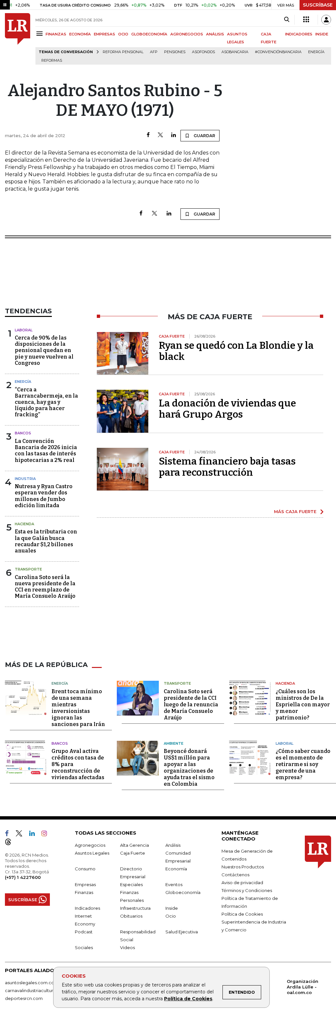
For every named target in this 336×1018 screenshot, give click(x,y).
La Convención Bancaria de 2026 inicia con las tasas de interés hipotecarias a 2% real (46, 450)
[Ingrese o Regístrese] (326, 20)
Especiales (131, 884)
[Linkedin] (173, 135)
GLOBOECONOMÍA (149, 34)
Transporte (28, 569)
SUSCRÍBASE (318, 5)
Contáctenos (235, 874)
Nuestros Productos (242, 866)
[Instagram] (46, 834)
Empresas (85, 884)
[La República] (17, 39)
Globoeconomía (182, 892)
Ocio (170, 916)
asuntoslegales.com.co (29, 982)
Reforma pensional (123, 52)
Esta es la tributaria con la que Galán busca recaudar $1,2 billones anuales (46, 541)
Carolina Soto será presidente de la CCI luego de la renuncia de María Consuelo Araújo (191, 704)
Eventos (173, 884)
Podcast (84, 931)
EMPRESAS (104, 34)
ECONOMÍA (80, 34)
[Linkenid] (34, 834)
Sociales (84, 947)
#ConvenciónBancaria (278, 52)
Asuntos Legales (92, 853)
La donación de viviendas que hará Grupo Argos (227, 408)
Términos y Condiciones (246, 890)
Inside (171, 908)
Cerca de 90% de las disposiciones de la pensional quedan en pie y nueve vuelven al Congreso (44, 350)
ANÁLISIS (215, 34)
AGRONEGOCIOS (186, 34)
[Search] (286, 19)
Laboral (23, 330)
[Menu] (40, 33)
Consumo (85, 868)
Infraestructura (135, 908)
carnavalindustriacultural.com (36, 990)
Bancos (23, 433)
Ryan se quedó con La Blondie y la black (236, 351)
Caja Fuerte (132, 853)
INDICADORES (298, 34)
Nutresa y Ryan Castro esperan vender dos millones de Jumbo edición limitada (44, 496)
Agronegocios (90, 845)
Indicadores (87, 908)
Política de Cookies (188, 999)
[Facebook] (148, 135)
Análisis (172, 845)
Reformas (51, 60)
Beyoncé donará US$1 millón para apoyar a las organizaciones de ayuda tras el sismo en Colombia (189, 767)
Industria (25, 478)
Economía (176, 868)
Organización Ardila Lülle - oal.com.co (302, 987)
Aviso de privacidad (242, 882)
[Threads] (11, 843)
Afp (154, 52)
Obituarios (131, 916)
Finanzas (84, 892)
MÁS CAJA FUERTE (295, 511)
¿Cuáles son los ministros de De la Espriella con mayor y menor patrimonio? (303, 704)
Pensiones (174, 52)
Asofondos (203, 52)
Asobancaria (234, 52)
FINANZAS (56, 34)
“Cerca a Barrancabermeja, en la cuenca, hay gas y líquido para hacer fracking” (46, 402)
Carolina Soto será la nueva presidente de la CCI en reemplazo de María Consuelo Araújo (45, 586)
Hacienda (24, 524)
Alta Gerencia (134, 845)
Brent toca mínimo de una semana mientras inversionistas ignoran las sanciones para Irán (78, 707)
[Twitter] (160, 135)
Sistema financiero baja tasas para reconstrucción (227, 466)
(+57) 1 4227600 (23, 877)
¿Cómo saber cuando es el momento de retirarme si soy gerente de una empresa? (303, 764)
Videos (127, 947)
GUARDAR (204, 135)
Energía (316, 52)
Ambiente (173, 743)
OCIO (123, 34)
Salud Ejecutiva (181, 931)
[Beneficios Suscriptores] (306, 19)
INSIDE (321, 34)
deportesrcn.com (24, 998)
